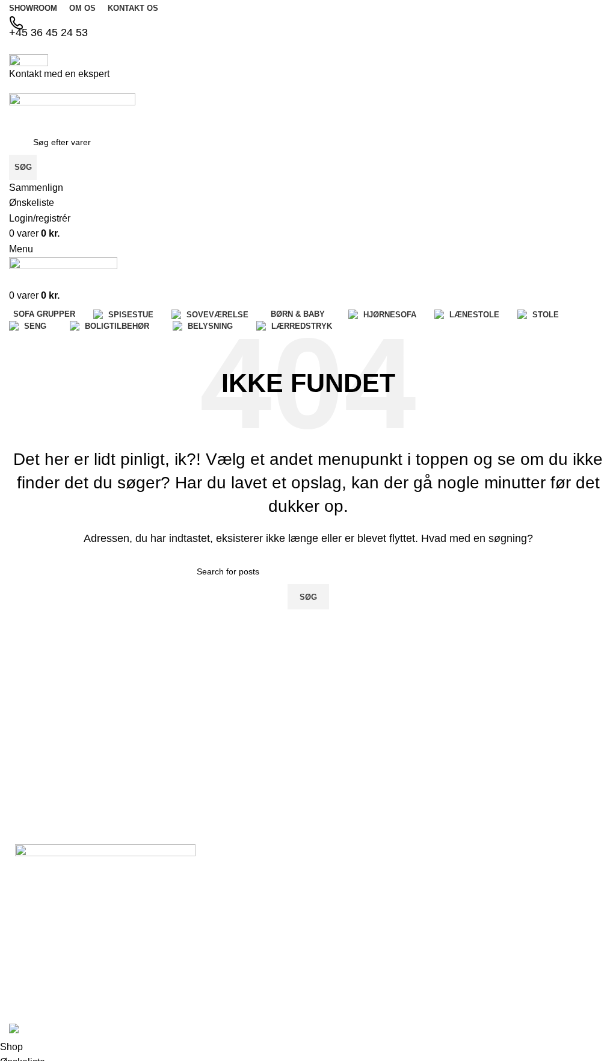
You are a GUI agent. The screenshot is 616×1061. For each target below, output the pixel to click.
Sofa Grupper (441, 903)
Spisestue (434, 924)
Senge (523, 901)
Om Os (333, 903)
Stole (521, 881)
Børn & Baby (440, 964)
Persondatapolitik (353, 985)
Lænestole (531, 860)
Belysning (529, 922)
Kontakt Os (341, 924)
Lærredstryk (534, 943)
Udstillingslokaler (352, 944)
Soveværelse (440, 944)
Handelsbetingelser (356, 964)
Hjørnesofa (437, 985)
